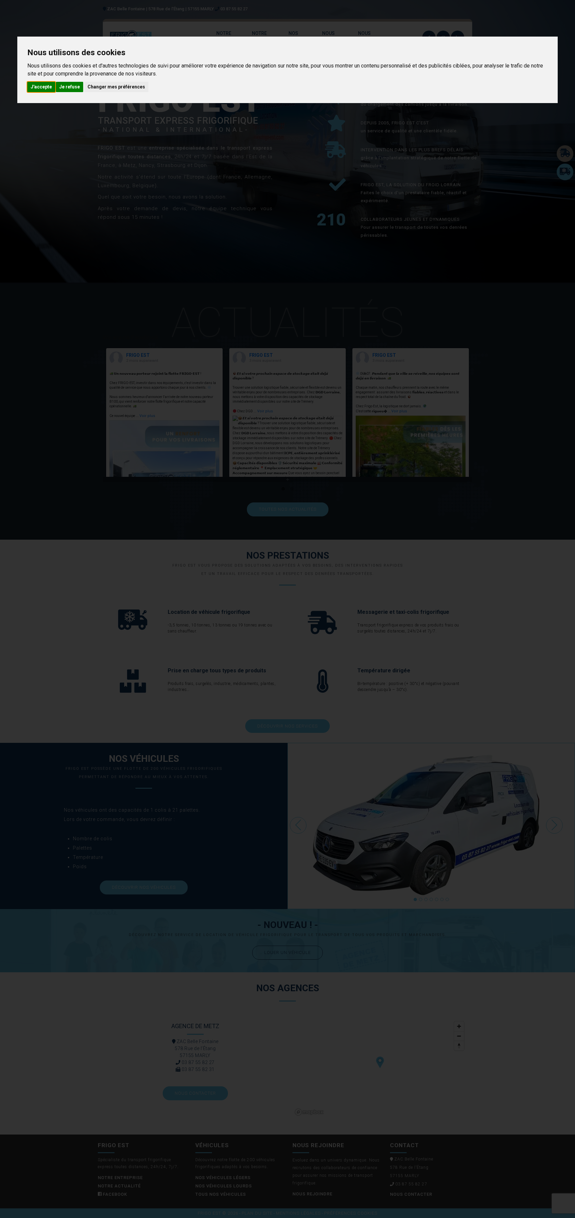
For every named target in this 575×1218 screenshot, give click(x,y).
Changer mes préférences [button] (116, 86)
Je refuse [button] (69, 86)
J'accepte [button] (41, 86)
